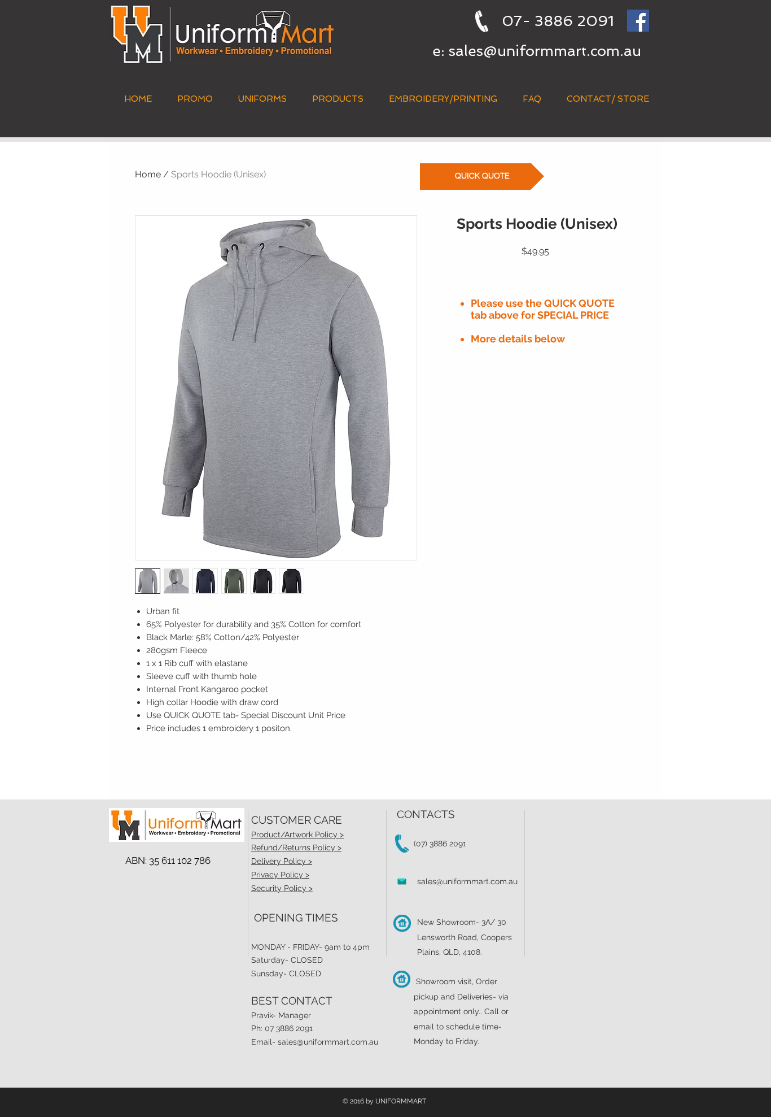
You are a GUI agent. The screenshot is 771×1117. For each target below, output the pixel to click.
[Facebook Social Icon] (638, 21)
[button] (337, 99)
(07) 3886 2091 (440, 843)
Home (148, 174)
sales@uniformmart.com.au (545, 50)
